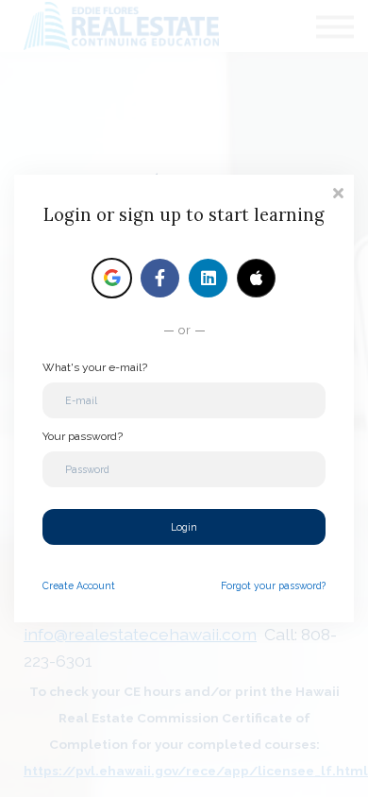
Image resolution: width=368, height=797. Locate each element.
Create (78, 585)
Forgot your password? (273, 585)
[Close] (337, 191)
